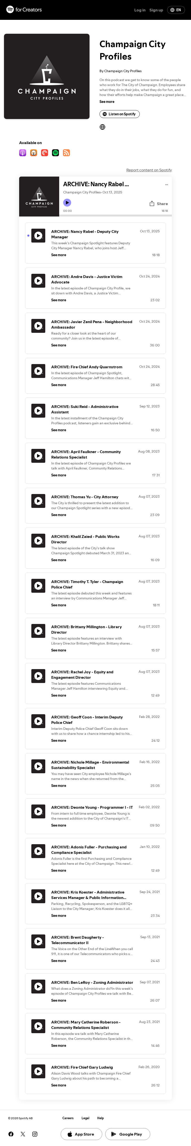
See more (106, 101)
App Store (84, 1134)
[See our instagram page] (35, 1134)
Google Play (130, 1134)
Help (100, 1118)
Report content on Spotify (149, 170)
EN (178, 9)
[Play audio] (166, 184)
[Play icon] (67, 203)
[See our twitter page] (23, 1134)
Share (162, 203)
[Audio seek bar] (115, 216)
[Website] (102, 127)
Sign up (156, 10)
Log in (139, 10)
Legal (85, 1118)
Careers (68, 1118)
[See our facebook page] (11, 1134)
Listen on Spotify (122, 114)
